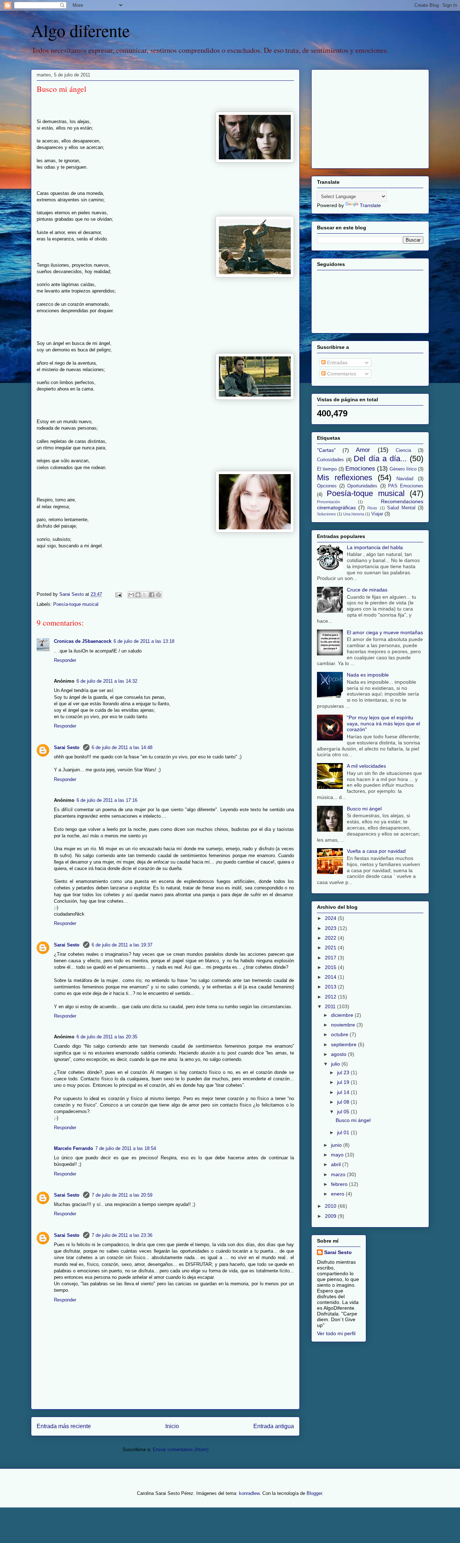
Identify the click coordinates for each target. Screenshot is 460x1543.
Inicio (172, 1426)
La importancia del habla (375, 547)
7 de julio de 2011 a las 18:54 (125, 1148)
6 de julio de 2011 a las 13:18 (144, 641)
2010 (331, 1206)
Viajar (377, 513)
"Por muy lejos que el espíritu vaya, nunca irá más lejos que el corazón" (383, 724)
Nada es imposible (368, 675)
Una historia (353, 514)
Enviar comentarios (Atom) (180, 1449)
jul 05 (344, 1111)
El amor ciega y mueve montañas (385, 632)
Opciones (327, 485)
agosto (339, 1054)
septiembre (344, 1044)
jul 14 (344, 1092)
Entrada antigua (273, 1426)
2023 (331, 928)
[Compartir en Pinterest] (158, 594)
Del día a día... (380, 458)
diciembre (343, 1015)
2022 (331, 938)
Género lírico (403, 469)
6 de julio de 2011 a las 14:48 (122, 747)
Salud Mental (401, 507)
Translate (370, 205)
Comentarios (341, 374)
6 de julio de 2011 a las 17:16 (107, 800)
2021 (331, 947)
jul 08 (344, 1102)
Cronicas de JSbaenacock (82, 641)
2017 (331, 957)
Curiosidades (330, 459)
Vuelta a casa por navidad (376, 851)
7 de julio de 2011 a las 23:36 (122, 1235)
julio (336, 1064)
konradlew (249, 1493)
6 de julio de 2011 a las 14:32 (107, 681)
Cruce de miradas (367, 590)
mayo (338, 1155)
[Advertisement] (362, 117)
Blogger (314, 1493)
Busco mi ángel (364, 809)
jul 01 (344, 1132)
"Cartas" (326, 450)
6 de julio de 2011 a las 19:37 (122, 945)
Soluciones (326, 514)
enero (338, 1194)
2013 (331, 987)
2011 (331, 1006)
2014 (331, 977)
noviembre (343, 1025)
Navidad (404, 478)
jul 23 (344, 1072)
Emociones (360, 468)
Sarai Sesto (67, 747)
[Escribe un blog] (138, 594)
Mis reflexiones (344, 477)
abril (336, 1164)
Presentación (328, 502)
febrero (340, 1184)
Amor (363, 449)
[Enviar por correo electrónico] (131, 594)
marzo (339, 1174)
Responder (65, 660)
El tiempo (327, 469)
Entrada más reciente (64, 1426)
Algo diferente (80, 30)
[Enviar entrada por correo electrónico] (118, 594)
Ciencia (403, 450)
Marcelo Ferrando (73, 1148)
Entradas (337, 362)
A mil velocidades (366, 766)
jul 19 (344, 1082)
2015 (331, 967)
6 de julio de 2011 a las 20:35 (107, 1036)
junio (337, 1145)
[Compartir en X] (144, 594)
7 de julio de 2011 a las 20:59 (122, 1195)
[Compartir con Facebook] (151, 594)
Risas (372, 508)
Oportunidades (362, 485)
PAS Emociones (405, 485)
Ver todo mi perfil (336, 1333)
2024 (331, 918)
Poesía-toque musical (75, 604)
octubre (340, 1034)
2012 (331, 997)
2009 (331, 1216)
